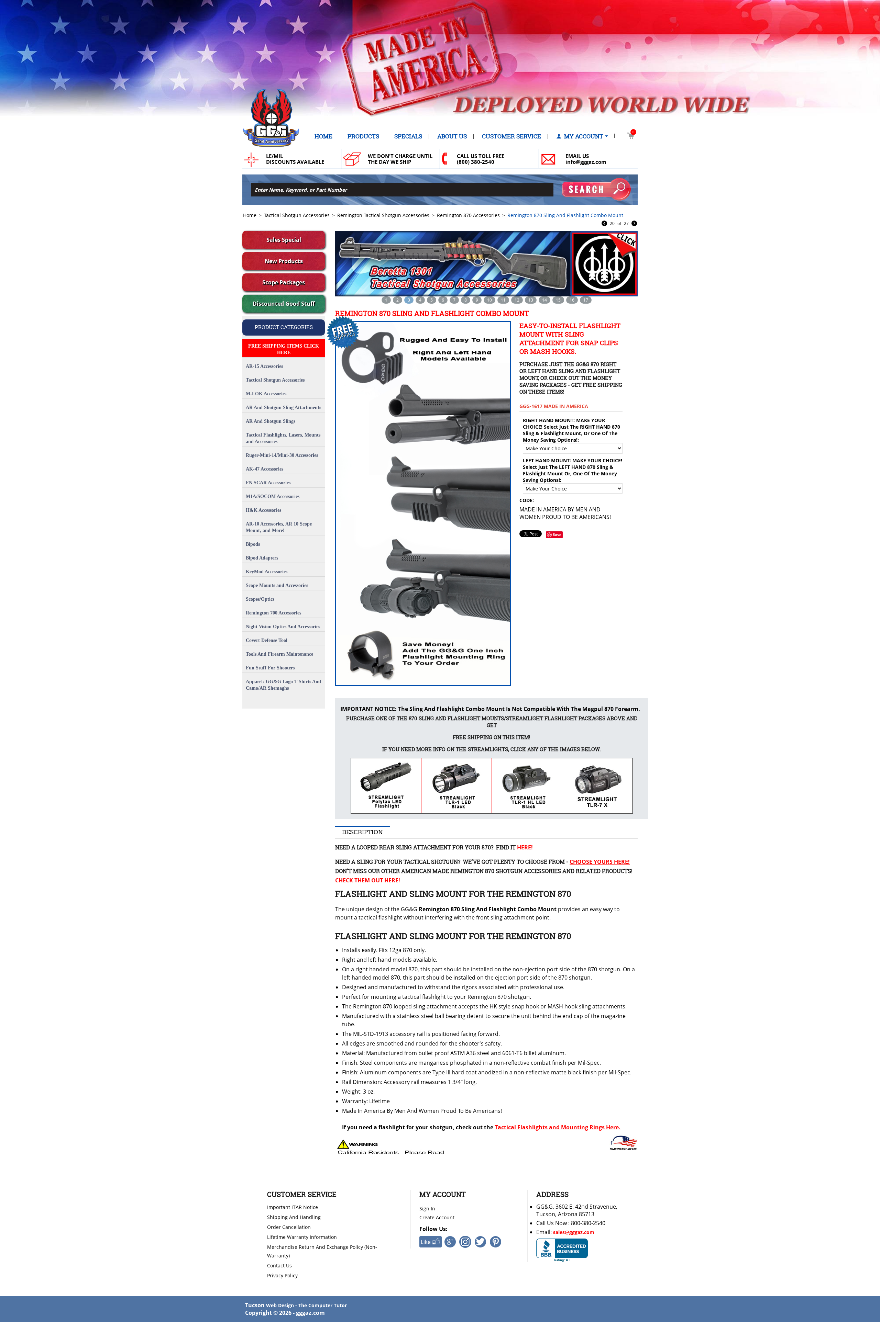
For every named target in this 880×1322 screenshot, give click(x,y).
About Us (452, 136)
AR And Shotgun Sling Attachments (283, 407)
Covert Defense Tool (266, 640)
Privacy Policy (282, 1275)
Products (363, 136)
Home (323, 136)
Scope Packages (283, 282)
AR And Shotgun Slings (270, 421)
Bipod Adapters (262, 558)
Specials (408, 136)
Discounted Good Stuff (284, 303)
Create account (436, 1217)
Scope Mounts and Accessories (277, 585)
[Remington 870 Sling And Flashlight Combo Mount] (422, 503)
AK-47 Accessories (264, 469)
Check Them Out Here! (367, 880)
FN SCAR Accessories (268, 482)
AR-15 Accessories (264, 366)
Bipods (253, 544)
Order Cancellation (289, 1227)
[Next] (634, 224)
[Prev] (604, 224)
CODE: (526, 500)
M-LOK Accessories (266, 393)
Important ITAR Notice (292, 1207)
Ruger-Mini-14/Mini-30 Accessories (282, 455)
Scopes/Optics (260, 599)
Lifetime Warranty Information (302, 1237)
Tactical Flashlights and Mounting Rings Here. (557, 1127)
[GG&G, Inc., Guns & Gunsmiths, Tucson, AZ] (562, 1250)
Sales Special (283, 240)
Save (557, 534)
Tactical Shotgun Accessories (297, 215)
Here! (525, 847)
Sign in (427, 1208)
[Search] (596, 189)
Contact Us (279, 1265)
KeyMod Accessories (266, 571)
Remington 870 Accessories (468, 215)
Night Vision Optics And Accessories (283, 626)
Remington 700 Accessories (273, 612)
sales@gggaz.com (573, 1232)
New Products (284, 261)
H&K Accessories (263, 510)
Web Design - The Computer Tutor (306, 1305)
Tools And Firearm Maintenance (279, 654)
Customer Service (511, 136)
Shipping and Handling (294, 1217)
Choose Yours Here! (600, 862)
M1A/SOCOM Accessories (272, 496)
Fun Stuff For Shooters (270, 667)
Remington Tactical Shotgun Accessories (383, 215)
